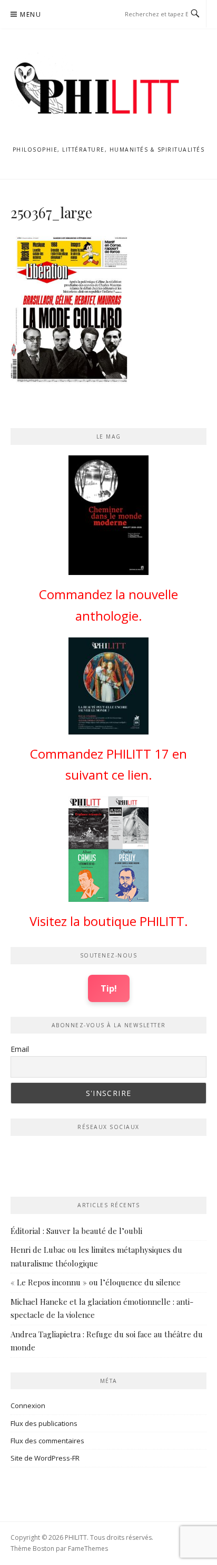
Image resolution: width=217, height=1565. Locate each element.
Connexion (28, 1405)
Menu (30, 14)
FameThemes (88, 1548)
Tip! (109, 988)
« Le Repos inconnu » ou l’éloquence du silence (96, 1282)
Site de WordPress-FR (45, 1458)
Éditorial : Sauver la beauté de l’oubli (76, 1231)
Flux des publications (44, 1423)
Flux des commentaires (47, 1440)
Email (20, 1049)
